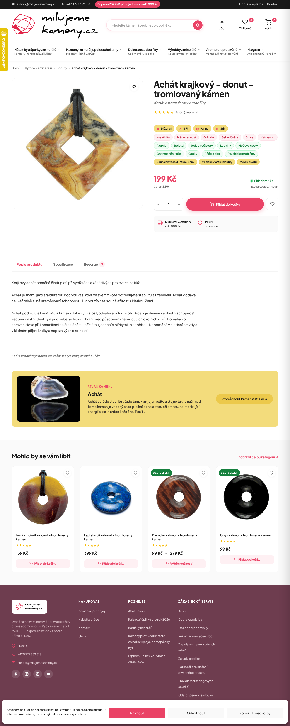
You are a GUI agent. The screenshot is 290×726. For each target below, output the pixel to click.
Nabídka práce (88, 619)
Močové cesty (248, 145)
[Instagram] (26, 674)
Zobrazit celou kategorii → (258, 457)
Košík (270, 24)
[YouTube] (48, 674)
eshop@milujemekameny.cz (36, 4)
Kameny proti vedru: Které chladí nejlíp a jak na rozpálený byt (149, 642)
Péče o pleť (212, 153)
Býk (183, 129)
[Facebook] (16, 674)
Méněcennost (186, 137)
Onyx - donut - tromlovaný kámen (245, 535)
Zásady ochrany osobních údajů (196, 647)
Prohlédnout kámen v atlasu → (244, 399)
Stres (249, 137)
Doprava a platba (251, 4)
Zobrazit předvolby (255, 713)
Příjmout (137, 713)
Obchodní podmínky (193, 628)
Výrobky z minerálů (38, 68)
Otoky (192, 153)
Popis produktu (29, 264)
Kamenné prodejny (92, 611)
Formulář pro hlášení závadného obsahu (192, 669)
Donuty (61, 68)
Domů (16, 68)
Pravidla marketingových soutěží (195, 684)
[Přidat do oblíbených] (134, 86)
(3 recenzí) (191, 112)
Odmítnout (196, 713)
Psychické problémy (241, 153)
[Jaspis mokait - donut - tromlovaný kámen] (43, 497)
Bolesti (179, 145)
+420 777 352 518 (78, 4)
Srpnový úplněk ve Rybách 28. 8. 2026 (146, 659)
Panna (202, 129)
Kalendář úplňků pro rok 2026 (149, 619)
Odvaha (208, 137)
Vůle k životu (248, 162)
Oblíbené (245, 24)
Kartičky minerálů (140, 628)
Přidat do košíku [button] (45, 563)
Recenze (93, 264)
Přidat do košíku (228, 204)
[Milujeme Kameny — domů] (55, 25)
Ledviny (225, 145)
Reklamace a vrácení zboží (196, 636)
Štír (220, 129)
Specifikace (63, 264)
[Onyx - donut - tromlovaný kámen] (247, 497)
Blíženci (164, 129)
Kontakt (272, 4)
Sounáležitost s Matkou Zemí (175, 162)
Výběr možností (181, 563)
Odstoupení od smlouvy (195, 695)
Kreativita (163, 137)
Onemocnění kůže (169, 153)
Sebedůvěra (230, 137)
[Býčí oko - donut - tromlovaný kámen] (179, 497)
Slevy (82, 636)
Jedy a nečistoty (202, 145)
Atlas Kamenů (137, 611)
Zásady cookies (189, 658)
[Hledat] (198, 25)
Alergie (162, 145)
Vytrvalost (268, 137)
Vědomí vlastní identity (217, 162)
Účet (222, 28)
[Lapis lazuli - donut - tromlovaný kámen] (111, 497)
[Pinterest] (37, 674)
